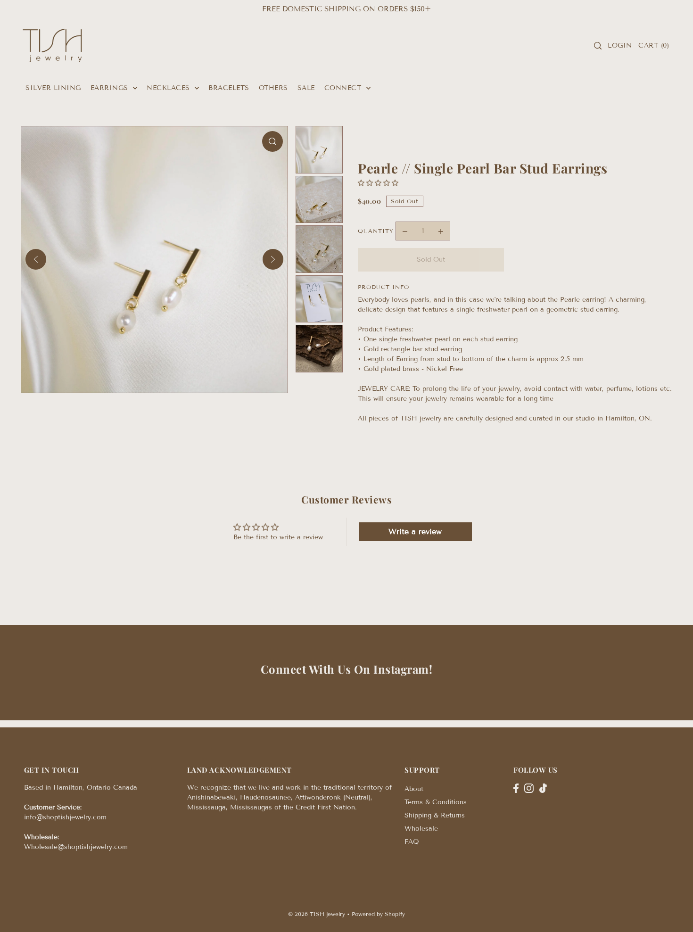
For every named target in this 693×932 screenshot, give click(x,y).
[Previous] (35, 259)
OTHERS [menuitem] (273, 88)
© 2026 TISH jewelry (316, 913)
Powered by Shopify (378, 913)
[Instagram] (529, 788)
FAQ (411, 842)
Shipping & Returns (434, 815)
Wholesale (421, 829)
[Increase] (441, 231)
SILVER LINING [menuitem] (53, 88)
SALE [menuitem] (306, 88)
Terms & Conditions (435, 802)
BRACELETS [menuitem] (228, 88)
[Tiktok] (543, 788)
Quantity (376, 230)
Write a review (415, 531)
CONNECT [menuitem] (344, 88)
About (413, 789)
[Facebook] (516, 788)
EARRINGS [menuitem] (111, 88)
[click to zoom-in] (272, 141)
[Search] (598, 45)
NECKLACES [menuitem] (169, 88)
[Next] (273, 259)
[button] (378, 183)
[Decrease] (405, 231)
